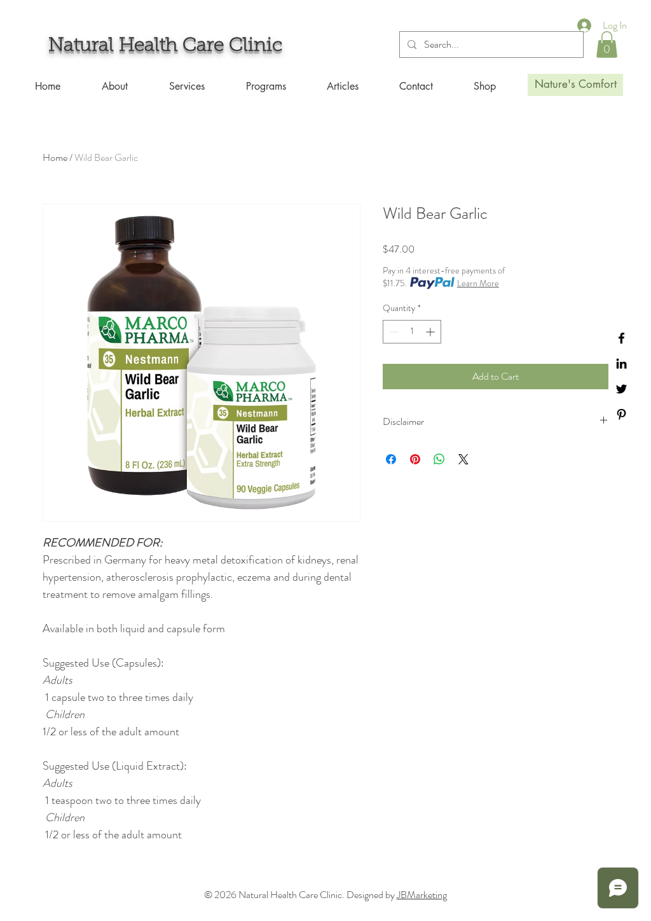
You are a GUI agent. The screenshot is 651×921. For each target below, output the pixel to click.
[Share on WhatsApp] (439, 459)
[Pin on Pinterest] (415, 459)
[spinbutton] (412, 332)
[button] (607, 44)
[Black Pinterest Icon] (621, 414)
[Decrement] (393, 332)
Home (55, 157)
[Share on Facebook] (391, 459)
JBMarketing (422, 894)
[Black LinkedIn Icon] (621, 363)
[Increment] (431, 332)
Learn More (478, 283)
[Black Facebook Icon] (621, 338)
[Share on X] (463, 459)
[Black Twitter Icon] (621, 389)
